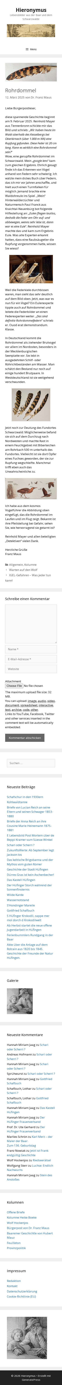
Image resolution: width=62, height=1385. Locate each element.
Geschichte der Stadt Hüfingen (27, 869)
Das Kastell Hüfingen (21, 880)
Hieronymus (31, 9)
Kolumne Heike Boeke (22, 1217)
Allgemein (16, 565)
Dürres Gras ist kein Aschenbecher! (30, 875)
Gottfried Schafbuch (20, 910)
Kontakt (12, 1286)
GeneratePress (31, 1379)
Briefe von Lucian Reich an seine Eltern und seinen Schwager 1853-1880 (30, 811)
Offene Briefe (16, 1212)
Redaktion (14, 1281)
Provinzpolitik (16, 1248)
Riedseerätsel (42, 1160)
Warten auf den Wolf (23, 570)
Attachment (13, 681)
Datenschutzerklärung (22, 1291)
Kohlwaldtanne (17, 802)
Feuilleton (13, 1243)
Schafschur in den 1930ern (25, 797)
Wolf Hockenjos (17, 1223)
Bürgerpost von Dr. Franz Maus (28, 1228)
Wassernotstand (18, 900)
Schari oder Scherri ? (20, 845)
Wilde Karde (15, 895)
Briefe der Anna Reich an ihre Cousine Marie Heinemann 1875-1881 (29, 825)
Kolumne (30, 565)
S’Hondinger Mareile (21, 905)
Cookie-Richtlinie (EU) (21, 1296)
